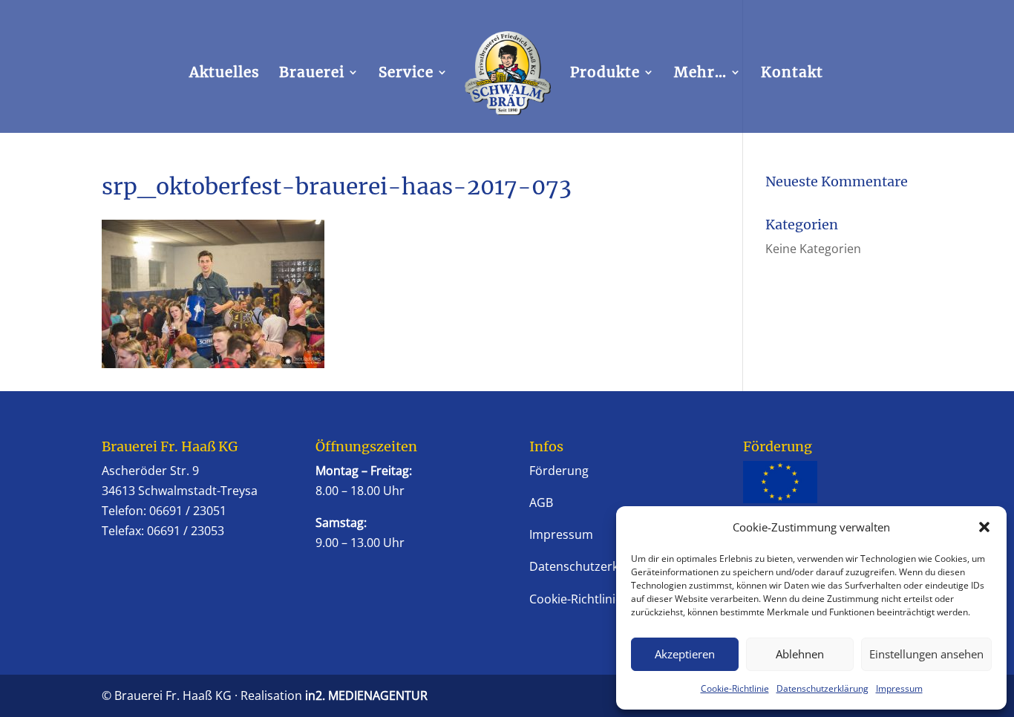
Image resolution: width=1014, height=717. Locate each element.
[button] (984, 527)
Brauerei (311, 74)
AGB (541, 502)
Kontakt (792, 74)
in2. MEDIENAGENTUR (366, 695)
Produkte (605, 74)
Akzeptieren (685, 653)
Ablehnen (800, 653)
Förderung (559, 470)
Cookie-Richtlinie (735, 688)
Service (406, 74)
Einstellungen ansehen (926, 653)
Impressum (899, 688)
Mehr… (700, 74)
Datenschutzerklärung (822, 688)
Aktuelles (224, 74)
